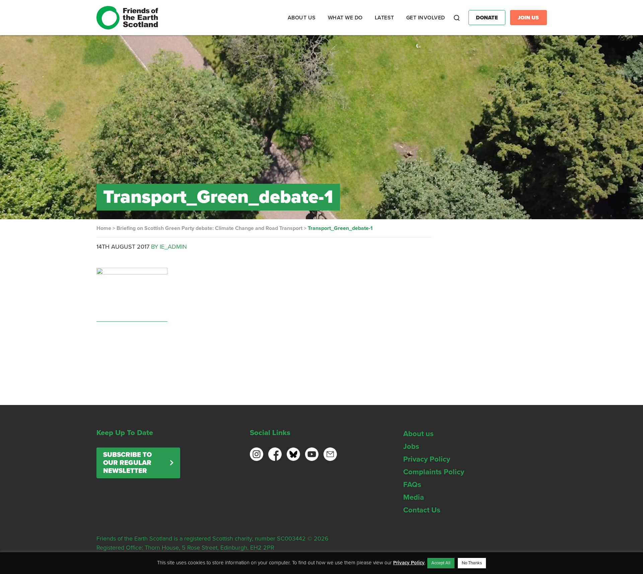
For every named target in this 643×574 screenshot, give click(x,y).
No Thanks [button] (472, 563)
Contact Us (421, 510)
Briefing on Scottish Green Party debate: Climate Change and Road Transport (209, 228)
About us (418, 433)
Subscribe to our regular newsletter (127, 463)
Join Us (528, 17)
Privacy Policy (426, 459)
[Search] (457, 18)
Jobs (411, 446)
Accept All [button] (440, 563)
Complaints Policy (433, 472)
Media (413, 497)
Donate (487, 17)
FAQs (412, 484)
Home (103, 228)
